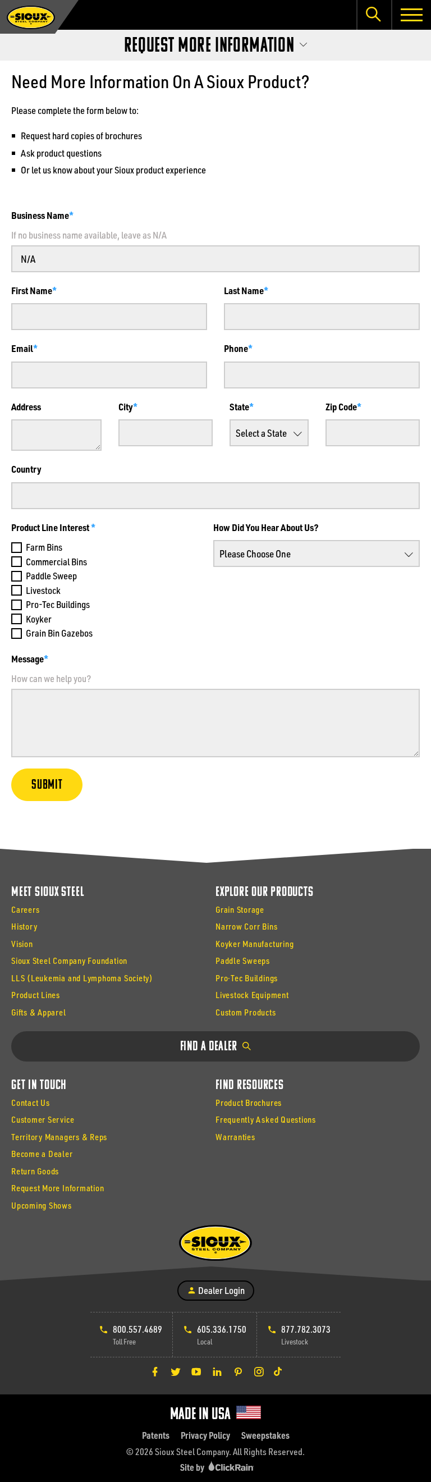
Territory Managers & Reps (59, 1136)
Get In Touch (39, 1085)
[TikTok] (278, 1371)
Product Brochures (249, 1102)
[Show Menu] (411, 15)
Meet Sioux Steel (47, 892)
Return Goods (35, 1171)
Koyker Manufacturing (255, 943)
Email (22, 348)
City (125, 406)
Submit (46, 785)
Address (26, 406)
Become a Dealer (42, 1153)
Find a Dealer (210, 1047)
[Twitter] (175, 1371)
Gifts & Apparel (38, 1012)
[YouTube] (196, 1371)
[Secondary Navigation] (215, 42)
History (24, 926)
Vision (22, 943)
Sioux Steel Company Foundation (69, 960)
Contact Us (30, 1102)
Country (26, 469)
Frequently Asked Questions (266, 1119)
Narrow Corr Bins (246, 926)
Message (27, 658)
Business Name (40, 215)
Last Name (244, 290)
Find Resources (250, 1085)
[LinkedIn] (217, 1371)
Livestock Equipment (252, 994)
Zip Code (341, 406)
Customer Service (42, 1119)
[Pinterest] (238, 1371)
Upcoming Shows (41, 1205)
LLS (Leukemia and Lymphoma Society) (82, 978)
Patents (155, 1435)
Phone (236, 348)
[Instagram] (258, 1371)
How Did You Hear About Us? (266, 527)
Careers (25, 909)
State (239, 406)
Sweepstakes (265, 1435)
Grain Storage (240, 909)
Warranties (235, 1136)
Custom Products (246, 1012)
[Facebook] (155, 1371)
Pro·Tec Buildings (247, 978)
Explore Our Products (264, 892)
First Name (31, 290)
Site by (193, 1467)
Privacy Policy (205, 1435)
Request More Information (57, 1187)
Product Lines (35, 994)
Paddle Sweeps (243, 960)
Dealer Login (220, 1290)
